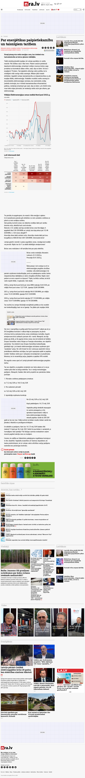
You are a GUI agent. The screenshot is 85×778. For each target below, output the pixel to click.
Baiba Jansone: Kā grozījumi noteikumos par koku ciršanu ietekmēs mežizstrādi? (15, 573)
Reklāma (7, 772)
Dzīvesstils (27, 9)
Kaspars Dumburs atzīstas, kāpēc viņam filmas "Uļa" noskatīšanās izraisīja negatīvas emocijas (30, 322)
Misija (11, 772)
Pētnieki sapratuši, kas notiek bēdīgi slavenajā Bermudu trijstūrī (26, 540)
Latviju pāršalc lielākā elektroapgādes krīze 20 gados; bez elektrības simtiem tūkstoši (16, 670)
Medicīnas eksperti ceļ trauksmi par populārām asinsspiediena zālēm (72, 51)
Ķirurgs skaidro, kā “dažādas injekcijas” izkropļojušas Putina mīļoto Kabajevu (27, 515)
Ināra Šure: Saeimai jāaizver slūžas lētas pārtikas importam (48, 589)
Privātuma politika (16, 772)
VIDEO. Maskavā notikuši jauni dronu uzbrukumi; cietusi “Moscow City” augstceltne (29, 535)
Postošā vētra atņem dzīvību (74, 58)
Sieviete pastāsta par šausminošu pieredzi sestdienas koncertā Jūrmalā (13, 714)
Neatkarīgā (20, 9)
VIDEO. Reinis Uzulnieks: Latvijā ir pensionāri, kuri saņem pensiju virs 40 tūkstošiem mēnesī (44, 686)
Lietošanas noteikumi (25, 772)
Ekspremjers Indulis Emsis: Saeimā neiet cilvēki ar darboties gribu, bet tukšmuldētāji (28, 525)
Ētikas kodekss (40, 772)
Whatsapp (28, 454)
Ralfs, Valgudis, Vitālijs (47, 5)
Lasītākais (61, 37)
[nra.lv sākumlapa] (32, 4)
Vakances (46, 772)
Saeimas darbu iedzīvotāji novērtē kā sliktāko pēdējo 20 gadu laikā (27, 495)
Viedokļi (5, 36)
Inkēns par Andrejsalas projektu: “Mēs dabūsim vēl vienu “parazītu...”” (43, 662)
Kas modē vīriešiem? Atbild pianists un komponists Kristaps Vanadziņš (29, 500)
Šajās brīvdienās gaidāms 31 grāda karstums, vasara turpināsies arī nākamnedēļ (27, 520)
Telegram (19, 454)
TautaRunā (34, 9)
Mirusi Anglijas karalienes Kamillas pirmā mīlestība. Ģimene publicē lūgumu (28, 530)
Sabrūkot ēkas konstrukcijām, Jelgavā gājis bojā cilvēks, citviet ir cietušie (74, 69)
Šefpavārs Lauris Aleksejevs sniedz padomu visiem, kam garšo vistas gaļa (31, 317)
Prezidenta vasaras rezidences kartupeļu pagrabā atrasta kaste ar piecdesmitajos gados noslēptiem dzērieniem (72, 79)
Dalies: (22, 458)
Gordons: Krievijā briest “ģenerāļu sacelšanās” (20, 510)
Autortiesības (33, 772)
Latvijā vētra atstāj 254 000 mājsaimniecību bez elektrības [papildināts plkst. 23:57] (74, 43)
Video (4, 605)
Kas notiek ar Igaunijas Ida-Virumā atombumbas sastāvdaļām (39, 714)
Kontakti (50, 772)
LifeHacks (41, 9)
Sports (48, 9)
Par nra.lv (3, 772)
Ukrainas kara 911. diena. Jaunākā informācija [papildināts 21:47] (26, 505)
